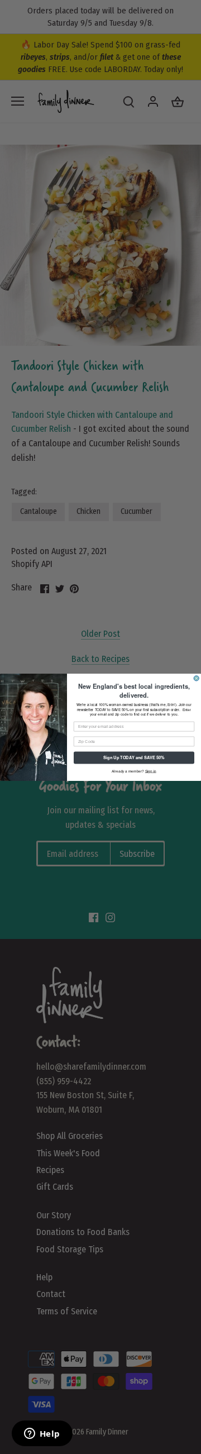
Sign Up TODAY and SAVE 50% (133, 757)
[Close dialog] (196, 677)
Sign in (150, 771)
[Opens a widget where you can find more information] (42, 1434)
